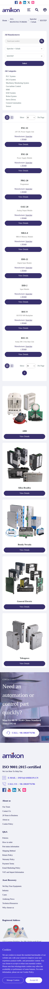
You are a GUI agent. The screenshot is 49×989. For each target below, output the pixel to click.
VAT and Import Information (13, 872)
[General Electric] (24, 598)
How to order (7, 842)
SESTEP (43, 20)
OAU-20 (24, 207)
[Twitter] (28, 2)
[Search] (41, 41)
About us (5, 820)
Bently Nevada (24, 544)
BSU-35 (24, 338)
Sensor (8, 106)
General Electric (24, 601)
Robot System (11, 96)
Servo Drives (11, 100)
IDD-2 (24, 285)
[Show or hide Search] (36, 9)
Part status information (10, 847)
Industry (5, 890)
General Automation (13, 103)
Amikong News (8, 899)
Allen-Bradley (24, 488)
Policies (5, 838)
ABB (24, 431)
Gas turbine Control (13, 86)
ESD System (11, 93)
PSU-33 (24, 128)
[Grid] (12, 117)
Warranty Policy (8, 859)
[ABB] (24, 428)
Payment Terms (8, 864)
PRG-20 (24, 180)
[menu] (28, 10)
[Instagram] (32, 2)
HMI (8, 90)
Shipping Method (8, 851)
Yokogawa (24, 658)
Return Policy (7, 855)
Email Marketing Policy (11, 868)
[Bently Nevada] (24, 542)
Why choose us (8, 908)
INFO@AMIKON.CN (28, 778)
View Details (23, 144)
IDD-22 (24, 259)
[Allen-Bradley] (24, 485)
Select (24, 63)
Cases (4, 895)
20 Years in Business (10, 815)
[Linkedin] (24, 2)
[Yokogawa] (24, 655)
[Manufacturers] (45, 10)
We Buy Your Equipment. (12, 886)
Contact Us (6, 811)
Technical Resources (10, 903)
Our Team (6, 807)
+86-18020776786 (27, 784)
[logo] (13, 758)
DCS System (11, 80)
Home (4, 20)
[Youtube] (20, 2)
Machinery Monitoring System (17, 83)
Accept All (34, 980)
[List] (7, 117)
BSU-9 (24, 312)
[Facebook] (16, 2)
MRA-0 (24, 233)
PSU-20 (24, 154)
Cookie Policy (7, 824)
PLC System (10, 76)
